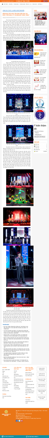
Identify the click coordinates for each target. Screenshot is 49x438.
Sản (3, 372)
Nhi (3, 374)
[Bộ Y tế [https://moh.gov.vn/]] (40, 114)
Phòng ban (16, 4)
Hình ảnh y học (5, 376)
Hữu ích (37, 132)
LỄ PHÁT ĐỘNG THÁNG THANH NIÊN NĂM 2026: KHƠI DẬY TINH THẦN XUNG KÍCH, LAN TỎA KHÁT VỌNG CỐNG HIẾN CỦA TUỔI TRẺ (16, 346)
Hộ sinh (15, 371)
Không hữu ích (38, 134)
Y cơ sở (3, 389)
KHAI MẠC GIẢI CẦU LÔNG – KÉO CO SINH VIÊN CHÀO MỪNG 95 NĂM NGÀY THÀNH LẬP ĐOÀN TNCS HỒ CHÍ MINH (16, 342)
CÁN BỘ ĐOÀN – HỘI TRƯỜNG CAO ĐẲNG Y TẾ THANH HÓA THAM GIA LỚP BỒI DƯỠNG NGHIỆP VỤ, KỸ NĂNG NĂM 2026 (15, 335)
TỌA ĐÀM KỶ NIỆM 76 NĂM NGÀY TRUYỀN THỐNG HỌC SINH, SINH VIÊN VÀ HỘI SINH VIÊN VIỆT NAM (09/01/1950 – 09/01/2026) (16, 354)
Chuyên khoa (5, 387)
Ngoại (3, 371)
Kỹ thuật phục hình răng (18, 380)
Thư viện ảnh (37, 31)
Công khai (34, 4)
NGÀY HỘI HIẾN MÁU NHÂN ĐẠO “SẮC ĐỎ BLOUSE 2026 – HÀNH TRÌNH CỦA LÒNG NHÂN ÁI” (16, 358)
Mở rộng (40, 4)
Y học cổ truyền (17, 388)
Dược (3, 379)
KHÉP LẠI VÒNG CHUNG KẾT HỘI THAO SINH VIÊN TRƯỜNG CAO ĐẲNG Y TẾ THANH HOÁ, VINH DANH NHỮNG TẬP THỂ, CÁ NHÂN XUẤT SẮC (16, 339)
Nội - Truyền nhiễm (6, 369)
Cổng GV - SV (28, 4)
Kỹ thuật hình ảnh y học (18, 379)
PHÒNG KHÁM (22, 4)
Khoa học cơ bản (5, 390)
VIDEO (35, 10)
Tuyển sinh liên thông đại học (42, 369)
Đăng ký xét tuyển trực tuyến (41, 398)
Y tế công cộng (5, 382)
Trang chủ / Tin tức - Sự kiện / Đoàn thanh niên (13, 10)
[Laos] (46, 1)
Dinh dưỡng (16, 385)
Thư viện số (27, 399)
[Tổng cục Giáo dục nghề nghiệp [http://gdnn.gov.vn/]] (40, 103)
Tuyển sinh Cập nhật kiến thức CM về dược (42, 392)
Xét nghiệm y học (5, 377)
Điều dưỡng (4, 380)
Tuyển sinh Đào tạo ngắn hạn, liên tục (42, 385)
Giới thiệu (6, 4)
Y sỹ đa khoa (16, 387)
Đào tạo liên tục (28, 372)
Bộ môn (10, 4)
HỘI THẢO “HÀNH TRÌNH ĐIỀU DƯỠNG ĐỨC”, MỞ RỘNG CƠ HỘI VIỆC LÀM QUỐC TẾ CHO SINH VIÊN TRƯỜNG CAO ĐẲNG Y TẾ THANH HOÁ (16, 327)
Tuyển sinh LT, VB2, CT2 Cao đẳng (41, 380)
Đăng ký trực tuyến (23, 1)
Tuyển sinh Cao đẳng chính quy (42, 374)
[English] (44, 1)
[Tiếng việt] (42, 1)
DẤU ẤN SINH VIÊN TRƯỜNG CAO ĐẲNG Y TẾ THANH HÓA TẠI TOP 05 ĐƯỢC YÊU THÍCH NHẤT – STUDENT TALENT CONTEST (16, 361)
